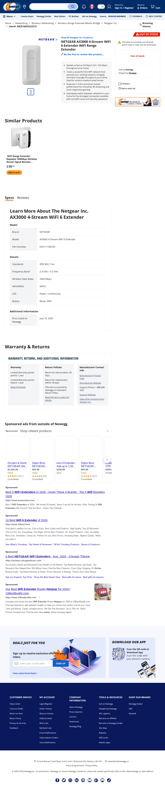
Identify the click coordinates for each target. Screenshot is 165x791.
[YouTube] (89, 780)
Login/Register (45, 703)
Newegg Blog (75, 726)
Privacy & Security (18, 723)
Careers (73, 716)
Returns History (46, 713)
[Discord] (102, 780)
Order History (45, 708)
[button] (24, 6)
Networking (21, 23)
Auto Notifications (47, 742)
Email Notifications (47, 732)
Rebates (102, 732)
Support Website (88, 394)
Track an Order (16, 708)
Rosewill (132, 713)
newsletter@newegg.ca (118, 761)
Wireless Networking (43, 23)
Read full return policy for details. (57, 399)
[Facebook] (57, 780)
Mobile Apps (104, 742)
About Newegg (75, 707)
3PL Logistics (104, 713)
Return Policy (15, 718)
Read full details (18, 387)
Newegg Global (135, 703)
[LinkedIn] (76, 780)
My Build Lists (45, 728)
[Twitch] (96, 780)
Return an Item (16, 713)
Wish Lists (43, 723)
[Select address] (24, 6)
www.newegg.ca (133, 771)
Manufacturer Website (90, 382)
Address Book (45, 718)
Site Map (103, 728)
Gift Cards (103, 737)
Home (8, 23)
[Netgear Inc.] (48, 39)
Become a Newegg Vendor (111, 723)
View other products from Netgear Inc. (92, 400)
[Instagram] (70, 780)
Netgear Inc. (110, 23)
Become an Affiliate (107, 718)
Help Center (15, 703)
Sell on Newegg (106, 703)
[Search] (72, 6)
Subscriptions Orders (48, 737)
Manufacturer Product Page (90, 377)
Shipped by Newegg (108, 708)
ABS (130, 708)
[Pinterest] (83, 780)
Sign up (60, 663)
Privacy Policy (91, 765)
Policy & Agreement (75, 765)
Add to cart (13, 172)
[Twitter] (63, 780)
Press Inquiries (75, 712)
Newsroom (74, 721)
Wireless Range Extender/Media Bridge (79, 23)
